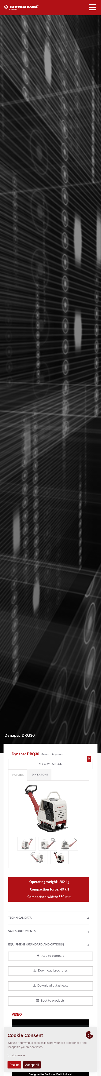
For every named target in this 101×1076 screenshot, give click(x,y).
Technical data (48, 918)
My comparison (64, 763)
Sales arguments (48, 931)
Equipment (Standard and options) (48, 945)
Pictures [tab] (18, 774)
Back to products (53, 1001)
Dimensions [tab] (40, 774)
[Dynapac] (27, 7)
